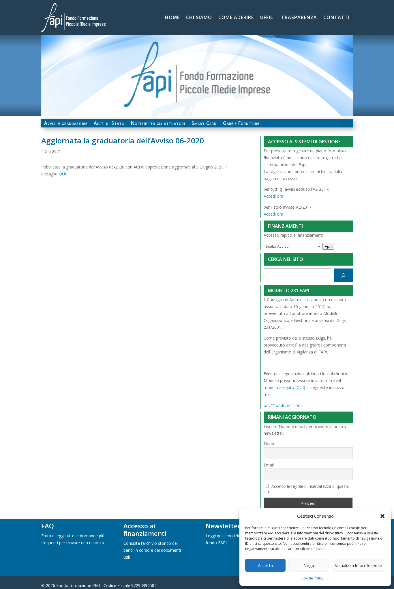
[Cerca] (343, 275)
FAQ (47, 525)
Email (269, 465)
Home (172, 18)
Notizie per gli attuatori (158, 123)
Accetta (265, 565)
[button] (382, 516)
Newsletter (223, 525)
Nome (269, 443)
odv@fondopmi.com (283, 405)
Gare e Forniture (241, 123)
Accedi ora (273, 196)
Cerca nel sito (285, 259)
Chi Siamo (199, 18)
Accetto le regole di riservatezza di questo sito (307, 489)
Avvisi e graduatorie (65, 123)
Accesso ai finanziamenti (144, 529)
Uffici (267, 18)
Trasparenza (299, 18)
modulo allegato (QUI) (284, 387)
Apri (328, 246)
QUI (62, 174)
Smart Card (204, 123)
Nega (308, 565)
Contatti (336, 18)
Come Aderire (236, 18)
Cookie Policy (312, 578)
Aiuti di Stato (109, 123)
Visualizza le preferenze (358, 565)
